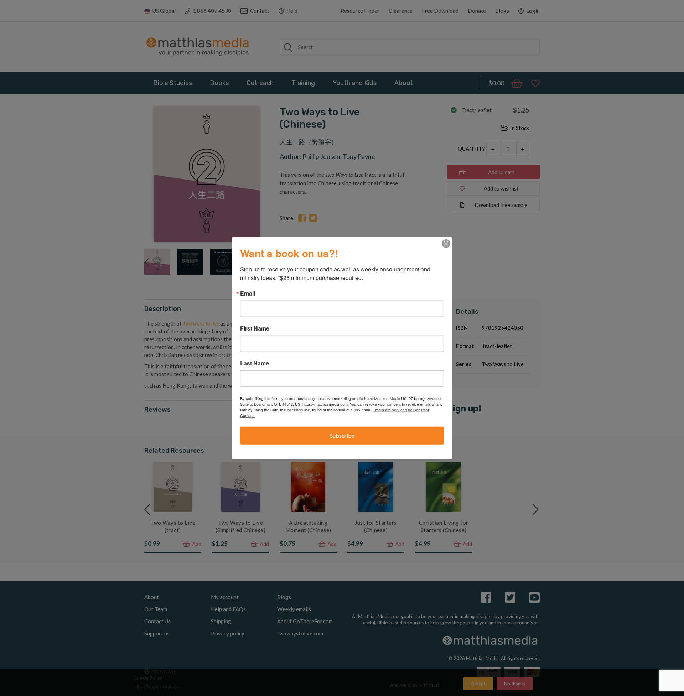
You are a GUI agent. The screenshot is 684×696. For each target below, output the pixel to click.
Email (247, 293)
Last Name (254, 363)
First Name (254, 328)
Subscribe (342, 435)
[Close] (446, 243)
